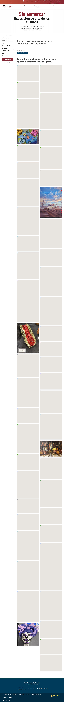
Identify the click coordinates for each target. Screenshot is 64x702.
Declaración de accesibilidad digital (10, 694)
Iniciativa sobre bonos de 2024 (55, 3)
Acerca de (28, 5)
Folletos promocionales (7, 697)
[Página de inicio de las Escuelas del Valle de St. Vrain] (32, 684)
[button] (28, 73)
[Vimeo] (9, 700)
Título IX (28, 694)
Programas (47, 5)
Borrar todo (8, 62)
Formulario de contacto (43, 688)
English (4, 2)
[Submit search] (11, 2)
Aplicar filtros (8, 59)
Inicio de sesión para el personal (55, 696)
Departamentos (58, 5)
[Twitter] (3, 700)
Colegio (3, 43)
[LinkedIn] (6, 700)
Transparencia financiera (36, 694)
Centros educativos (38, 6)
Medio (3, 53)
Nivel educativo (5, 48)
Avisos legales (21, 694)
